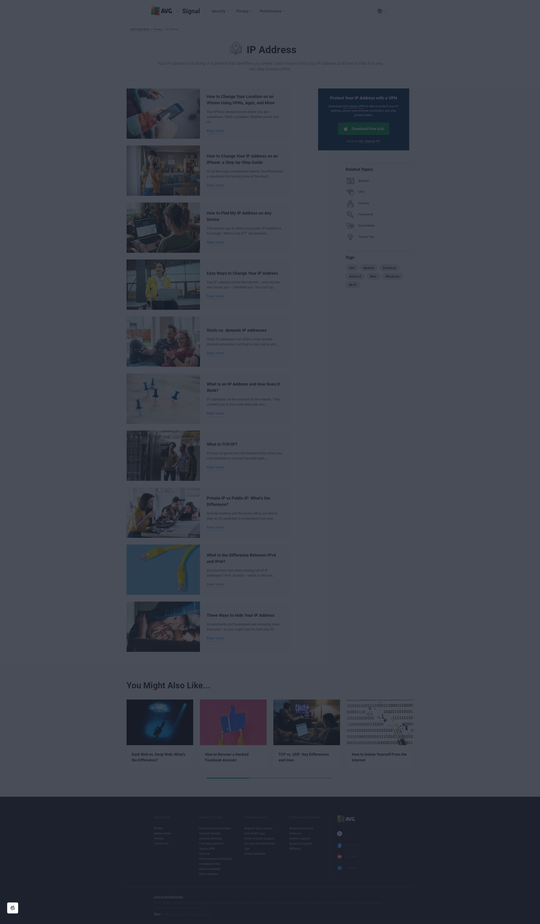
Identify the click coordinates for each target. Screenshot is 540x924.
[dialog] (270, 462)
